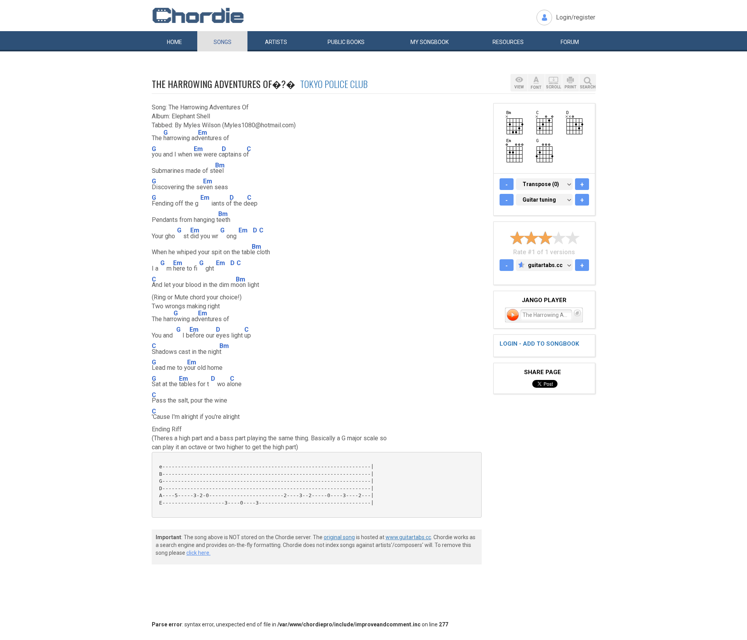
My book (429, 42)
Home (174, 42)
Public (346, 42)
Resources (508, 42)
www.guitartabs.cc (408, 537)
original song (339, 537)
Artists (276, 42)
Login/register (575, 17)
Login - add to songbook (539, 343)
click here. (198, 553)
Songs (222, 42)
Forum (570, 42)
